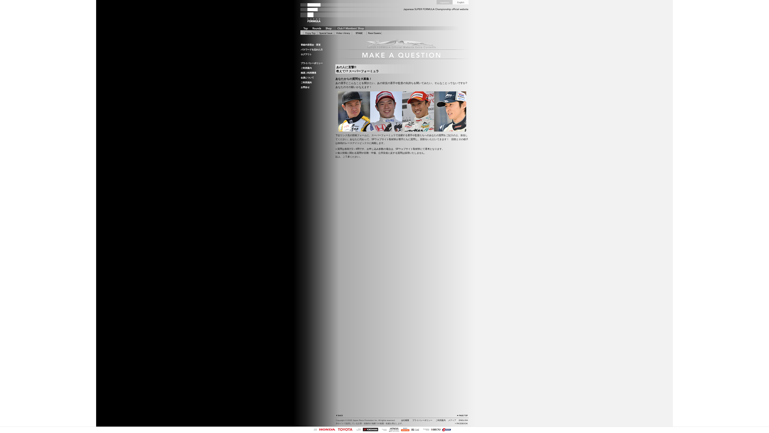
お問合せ (305, 87)
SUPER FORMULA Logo (320, 12)
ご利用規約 (306, 82)
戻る (339, 416)
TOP (305, 28)
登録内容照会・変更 (311, 45)
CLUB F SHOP (350, 28)
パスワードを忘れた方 (312, 49)
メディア (452, 420)
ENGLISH (463, 420)
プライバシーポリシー (312, 63)
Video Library (343, 33)
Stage (359, 33)
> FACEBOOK (461, 423)
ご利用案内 (306, 68)
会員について (307, 77)
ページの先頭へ (462, 416)
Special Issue (325, 33)
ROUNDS (316, 28)
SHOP (328, 28)
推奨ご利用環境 (308, 73)
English (460, 2)
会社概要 (405, 420)
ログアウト (306, 54)
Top (310, 33)
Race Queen (374, 33)
